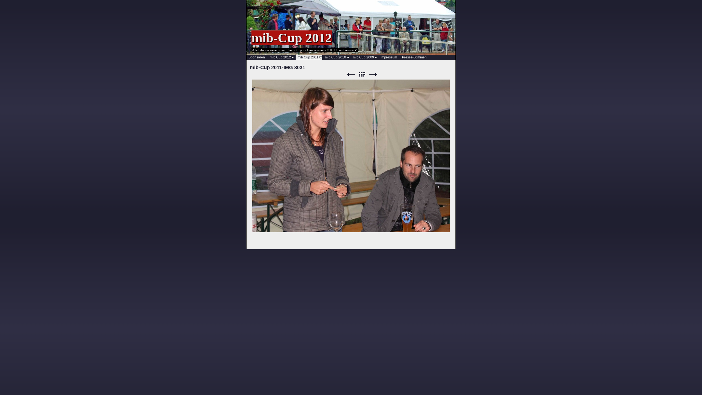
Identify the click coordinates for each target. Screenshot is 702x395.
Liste (362, 74)
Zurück (350, 74)
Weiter (373, 74)
